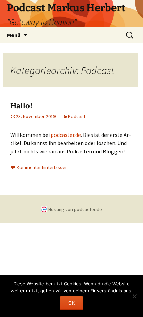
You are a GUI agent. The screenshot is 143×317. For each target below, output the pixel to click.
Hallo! (21, 106)
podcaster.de (66, 134)
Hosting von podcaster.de (75, 209)
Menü (13, 35)
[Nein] (134, 296)
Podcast (76, 116)
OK (71, 303)
